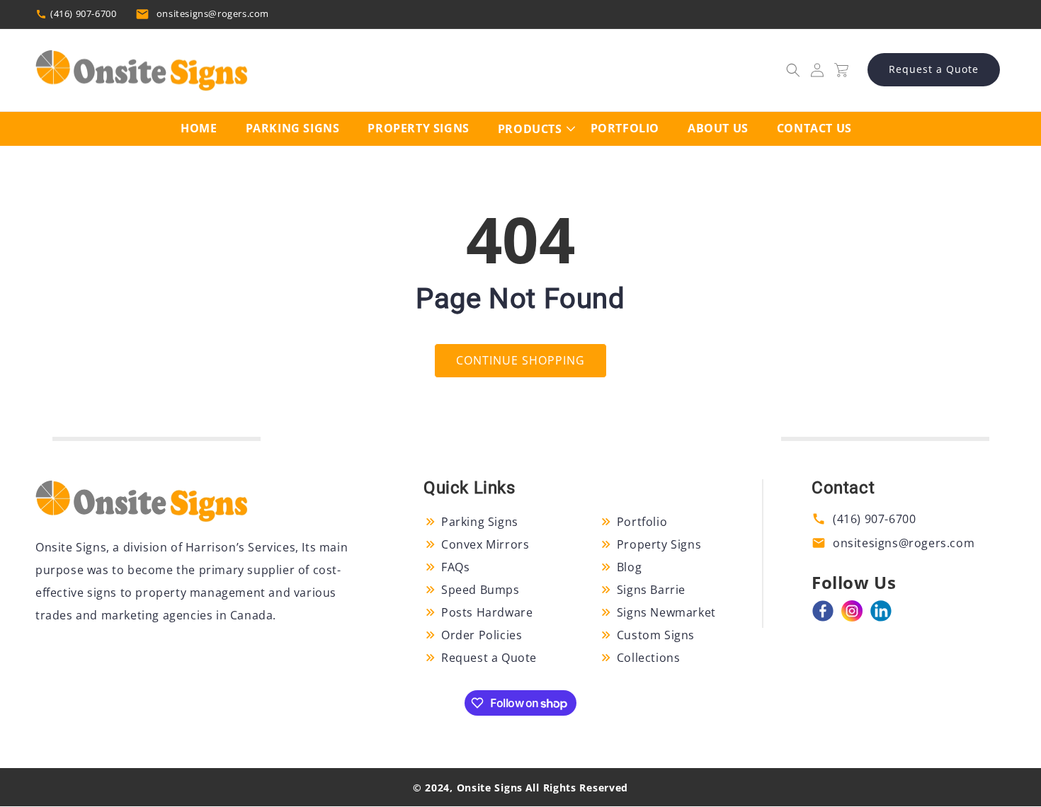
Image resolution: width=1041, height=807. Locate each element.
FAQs (455, 567)
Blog (629, 567)
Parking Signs (479, 522)
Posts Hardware (487, 612)
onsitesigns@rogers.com (213, 13)
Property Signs (659, 544)
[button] (793, 70)
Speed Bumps (480, 589)
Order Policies (481, 635)
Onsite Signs (490, 787)
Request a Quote (934, 69)
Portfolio (642, 522)
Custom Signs (656, 635)
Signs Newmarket (666, 612)
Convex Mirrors (485, 544)
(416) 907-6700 (83, 13)
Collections (649, 657)
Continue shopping (520, 360)
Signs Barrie (651, 589)
